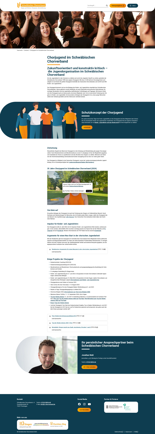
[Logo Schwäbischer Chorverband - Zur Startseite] (31, 6)
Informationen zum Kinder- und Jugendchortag (84, 280)
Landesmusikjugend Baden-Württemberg (81, 162)
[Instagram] (84, 404)
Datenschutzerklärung (76, 186)
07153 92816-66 (91, 362)
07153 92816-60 (46, 402)
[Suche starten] (107, 5)
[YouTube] (89, 404)
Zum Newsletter (84, 410)
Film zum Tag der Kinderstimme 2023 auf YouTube (68, 298)
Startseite (20, 50)
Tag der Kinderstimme (57, 297)
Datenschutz (118, 432)
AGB (135, 432)
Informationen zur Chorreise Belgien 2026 (77, 292)
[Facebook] (79, 404)
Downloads (97, 230)
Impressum (128, 432)
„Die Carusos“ (70, 217)
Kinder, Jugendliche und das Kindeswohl (107, 122)
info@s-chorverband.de (48, 404)
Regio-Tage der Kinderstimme (59, 303)
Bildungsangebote (117, 5)
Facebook (60, 230)
